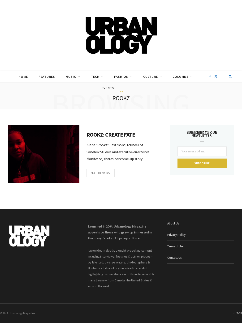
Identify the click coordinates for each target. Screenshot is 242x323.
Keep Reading (101, 172)
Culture (150, 76)
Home (23, 76)
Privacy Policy (176, 235)
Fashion (121, 76)
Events (108, 88)
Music (71, 76)
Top (239, 313)
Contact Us (174, 258)
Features (47, 76)
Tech (95, 76)
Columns (181, 76)
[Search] (230, 76)
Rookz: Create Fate (110, 134)
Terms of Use (175, 246)
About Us (173, 223)
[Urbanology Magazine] (121, 35)
